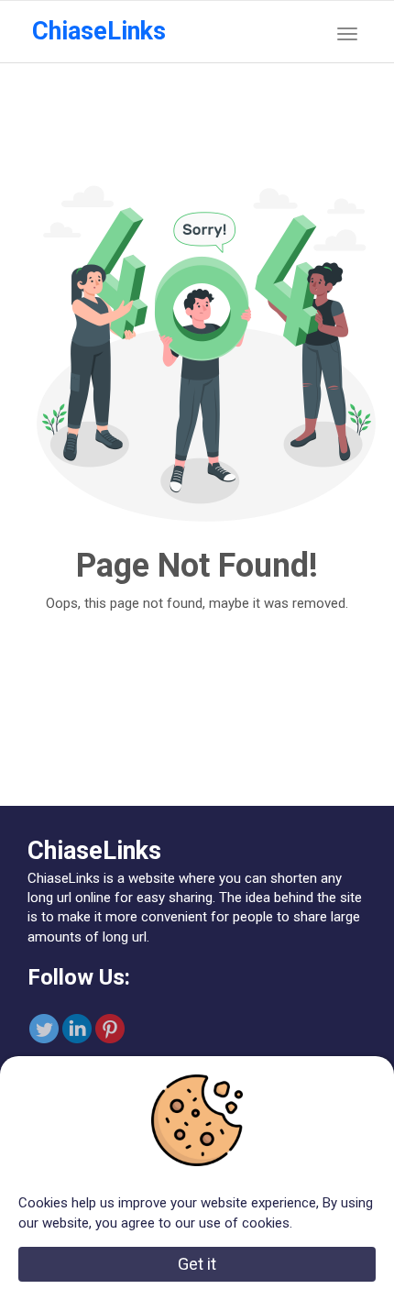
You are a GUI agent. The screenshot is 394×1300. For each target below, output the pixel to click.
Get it (197, 1263)
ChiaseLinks (99, 31)
